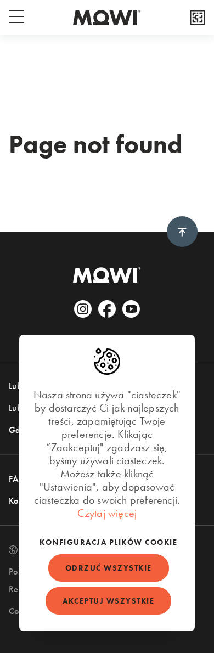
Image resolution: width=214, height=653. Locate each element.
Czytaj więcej (107, 513)
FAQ (17, 479)
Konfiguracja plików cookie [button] (108, 542)
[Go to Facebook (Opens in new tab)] (107, 309)
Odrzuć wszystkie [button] (108, 568)
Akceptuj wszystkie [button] (108, 601)
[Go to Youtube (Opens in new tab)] (131, 309)
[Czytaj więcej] (197, 17)
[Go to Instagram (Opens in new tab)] (83, 309)
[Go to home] (107, 17)
